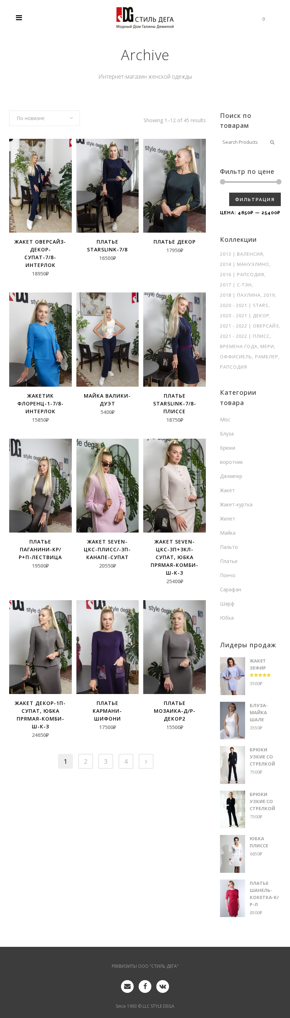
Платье (229, 561)
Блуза (227, 433)
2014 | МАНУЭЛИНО (244, 264)
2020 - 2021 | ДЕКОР (244, 315)
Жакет (227, 490)
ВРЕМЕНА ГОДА (238, 346)
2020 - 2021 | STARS (244, 305)
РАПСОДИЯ (233, 367)
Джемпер (231, 476)
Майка (228, 532)
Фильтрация (255, 199)
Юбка (227, 617)
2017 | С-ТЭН (236, 284)
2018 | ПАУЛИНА (240, 295)
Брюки (227, 447)
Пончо (228, 575)
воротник (231, 462)
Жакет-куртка (236, 504)
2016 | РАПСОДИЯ (242, 274)
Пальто (229, 547)
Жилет (227, 518)
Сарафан (230, 589)
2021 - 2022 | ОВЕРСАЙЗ (249, 326)
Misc (225, 419)
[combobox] (44, 118)
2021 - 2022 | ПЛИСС (245, 336)
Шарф (227, 603)
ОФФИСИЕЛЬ (236, 356)
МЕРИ (267, 346)
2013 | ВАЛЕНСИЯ (241, 254)
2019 (269, 295)
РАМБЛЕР (266, 356)
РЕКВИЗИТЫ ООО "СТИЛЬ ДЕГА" (145, 966)
